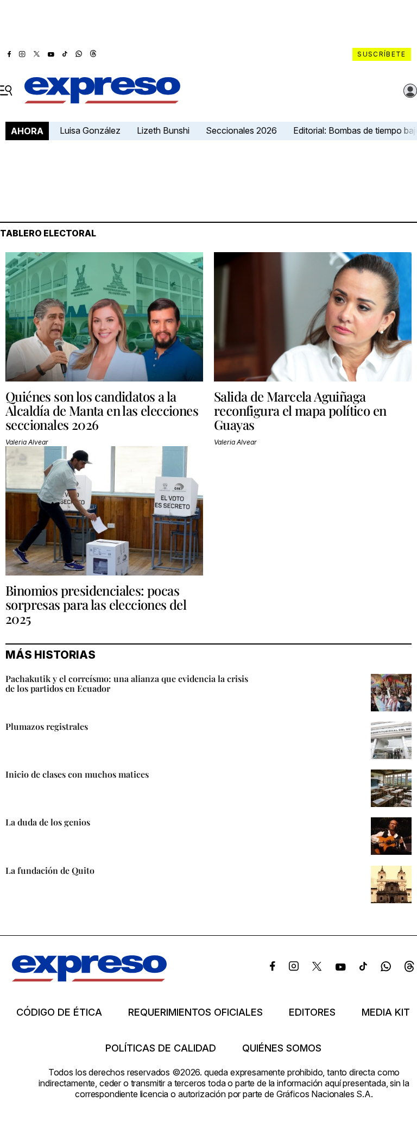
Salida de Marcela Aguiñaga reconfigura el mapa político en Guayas (300, 410)
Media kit (386, 1012)
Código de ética (59, 1012)
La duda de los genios (47, 822)
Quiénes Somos (281, 1048)
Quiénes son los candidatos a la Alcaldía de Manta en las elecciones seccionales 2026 (101, 410)
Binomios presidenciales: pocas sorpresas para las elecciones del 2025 (95, 604)
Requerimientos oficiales (195, 1012)
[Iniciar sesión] (410, 90)
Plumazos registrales (46, 726)
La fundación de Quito (49, 870)
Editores (312, 1012)
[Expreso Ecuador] (89, 978)
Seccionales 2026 (241, 130)
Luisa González (90, 130)
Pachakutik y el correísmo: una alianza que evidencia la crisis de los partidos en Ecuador (126, 683)
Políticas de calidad (160, 1048)
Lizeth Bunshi (163, 130)
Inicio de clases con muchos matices (77, 774)
